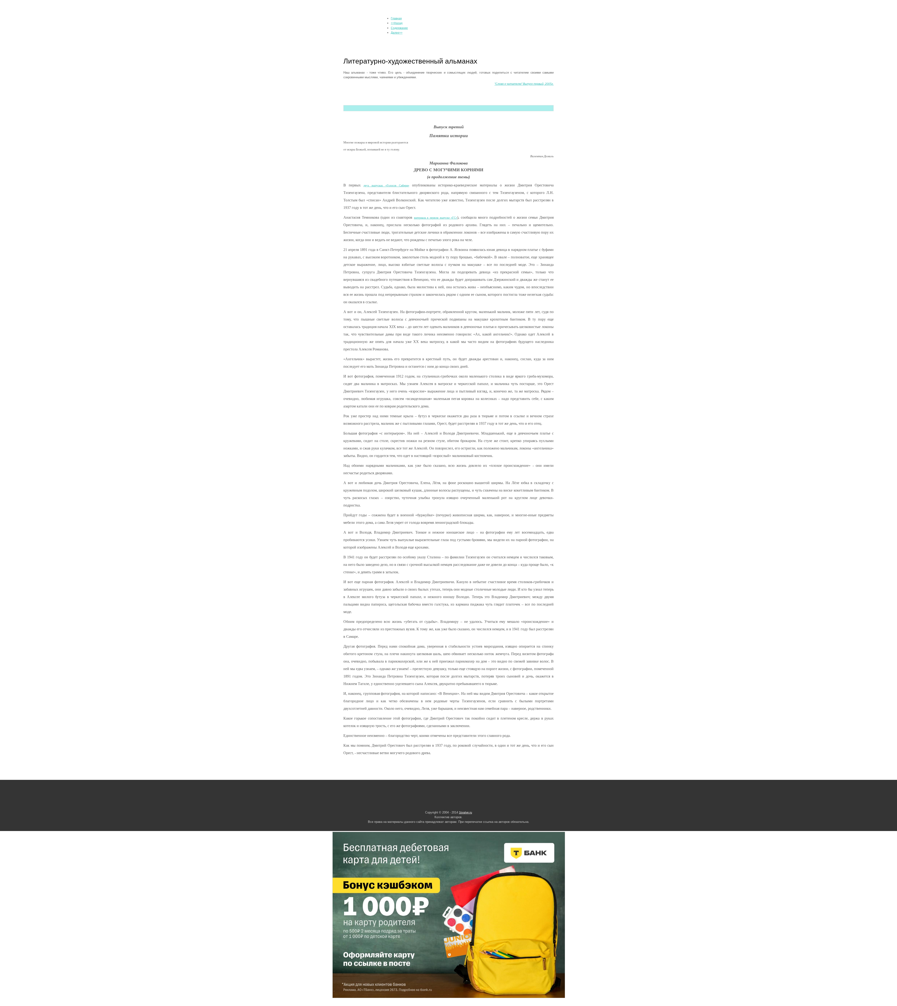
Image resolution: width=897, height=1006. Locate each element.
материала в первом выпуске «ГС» (435, 217)
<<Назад (396, 23)
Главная (396, 18)
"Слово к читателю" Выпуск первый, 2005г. (524, 84)
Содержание (399, 28)
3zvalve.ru (465, 812)
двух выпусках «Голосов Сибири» (386, 185)
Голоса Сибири (367, 24)
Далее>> (396, 32)
